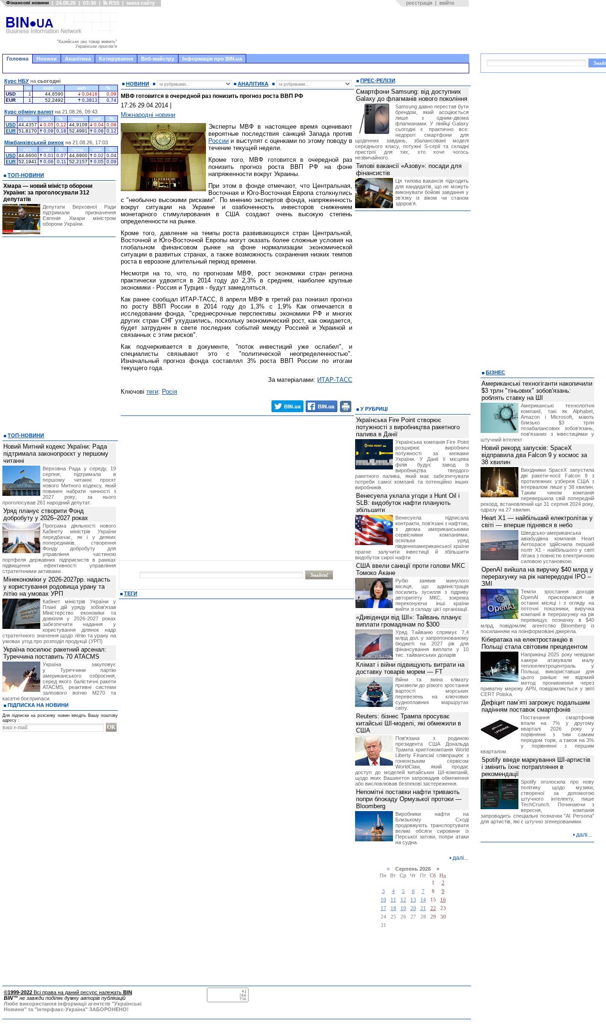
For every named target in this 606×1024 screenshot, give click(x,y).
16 (443, 899)
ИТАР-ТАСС (334, 379)
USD (11, 124)
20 (413, 908)
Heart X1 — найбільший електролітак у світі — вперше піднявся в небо (537, 521)
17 (383, 908)
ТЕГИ (130, 593)
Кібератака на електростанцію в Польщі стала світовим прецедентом (534, 643)
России (218, 140)
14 (423, 899)
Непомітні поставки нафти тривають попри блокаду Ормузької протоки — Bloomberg (409, 799)
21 (423, 908)
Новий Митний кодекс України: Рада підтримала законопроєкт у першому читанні (55, 453)
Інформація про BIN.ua (212, 59)
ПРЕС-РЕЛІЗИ (377, 80)
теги (152, 391)
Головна (17, 59)
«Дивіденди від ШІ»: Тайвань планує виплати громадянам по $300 (409, 621)
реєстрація (419, 3)
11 (393, 899)
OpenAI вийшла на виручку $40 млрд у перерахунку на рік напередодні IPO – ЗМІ (537, 576)
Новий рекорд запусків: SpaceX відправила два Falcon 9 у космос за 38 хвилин (534, 455)
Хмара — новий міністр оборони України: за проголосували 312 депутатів (47, 193)
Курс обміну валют (28, 112)
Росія (169, 391)
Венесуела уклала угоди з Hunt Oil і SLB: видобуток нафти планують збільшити (408, 502)
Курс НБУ (16, 81)
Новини (46, 59)
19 (403, 908)
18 (393, 908)
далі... (460, 858)
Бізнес (495, 372)
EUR (11, 130)
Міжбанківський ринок (34, 142)
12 (403, 899)
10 (383, 899)
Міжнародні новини (148, 114)
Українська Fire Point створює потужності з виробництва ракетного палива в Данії (408, 427)
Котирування (116, 59)
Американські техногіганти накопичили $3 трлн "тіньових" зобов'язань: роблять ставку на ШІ (536, 390)
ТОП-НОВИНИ (26, 175)
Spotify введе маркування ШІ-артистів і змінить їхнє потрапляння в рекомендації (535, 766)
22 (433, 908)
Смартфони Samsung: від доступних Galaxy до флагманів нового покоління (411, 95)
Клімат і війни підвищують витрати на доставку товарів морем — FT (410, 668)
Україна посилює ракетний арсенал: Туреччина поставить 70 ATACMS (55, 653)
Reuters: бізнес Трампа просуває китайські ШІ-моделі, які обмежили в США (408, 723)
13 (413, 899)
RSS (113, 3)
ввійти (446, 3)
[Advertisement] (296, 30)
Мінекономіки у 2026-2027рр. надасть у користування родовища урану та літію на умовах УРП (56, 586)
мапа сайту (140, 3)
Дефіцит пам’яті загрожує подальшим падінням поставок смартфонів (535, 706)
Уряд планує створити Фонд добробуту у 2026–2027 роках (45, 514)
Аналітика (78, 59)
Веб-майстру (157, 59)
